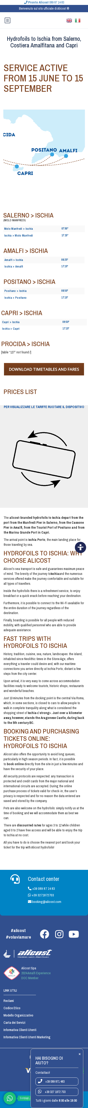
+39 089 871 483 (55, 1081)
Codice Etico (12, 1008)
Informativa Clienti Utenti (20, 1030)
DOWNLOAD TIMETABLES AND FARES (44, 369)
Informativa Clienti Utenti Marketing (27, 1037)
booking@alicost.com (46, 901)
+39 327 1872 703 (54, 1092)
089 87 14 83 (46, 2)
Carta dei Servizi (14, 1022)
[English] (70, 20)
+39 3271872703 (42, 895)
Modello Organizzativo (18, 1015)
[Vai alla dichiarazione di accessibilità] (80, 547)
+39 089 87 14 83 (43, 888)
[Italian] (79, 20)
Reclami (9, 1001)
